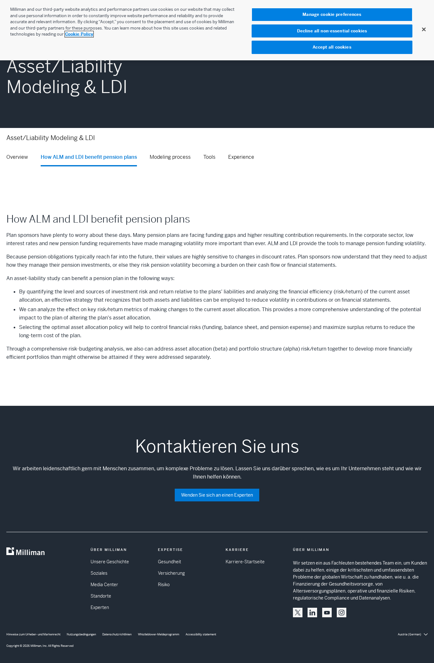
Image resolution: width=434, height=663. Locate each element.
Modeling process (170, 157)
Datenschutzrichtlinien (117, 634)
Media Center (104, 584)
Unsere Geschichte (110, 562)
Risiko (164, 584)
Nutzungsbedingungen (81, 634)
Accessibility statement (201, 634)
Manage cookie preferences (331, 14)
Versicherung (171, 573)
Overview (17, 157)
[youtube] (327, 612)
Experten (100, 607)
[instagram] (341, 612)
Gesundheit (169, 562)
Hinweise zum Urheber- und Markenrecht (33, 634)
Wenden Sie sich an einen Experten (217, 495)
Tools (209, 157)
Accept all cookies (332, 47)
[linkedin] (312, 612)
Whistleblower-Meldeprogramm (158, 634)
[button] (297, 612)
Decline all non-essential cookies (332, 31)
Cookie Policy (79, 34)
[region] (217, 30)
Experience (241, 157)
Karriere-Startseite (245, 562)
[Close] (424, 29)
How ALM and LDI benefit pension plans (89, 157)
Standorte (101, 596)
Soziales (99, 573)
